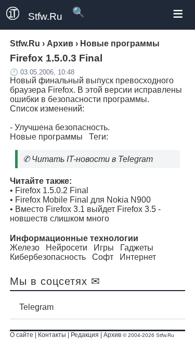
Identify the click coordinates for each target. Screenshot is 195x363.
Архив (112, 335)
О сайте (21, 335)
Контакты (52, 335)
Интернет (138, 257)
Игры (104, 247)
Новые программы (46, 136)
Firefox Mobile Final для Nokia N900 (83, 199)
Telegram (36, 307)
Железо (25, 247)
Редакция (85, 335)
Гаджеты (136, 247)
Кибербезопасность (48, 257)
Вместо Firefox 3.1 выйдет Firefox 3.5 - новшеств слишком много (85, 214)
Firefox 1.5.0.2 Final (51, 190)
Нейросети (66, 247)
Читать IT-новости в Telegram (92, 159)
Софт (102, 257)
